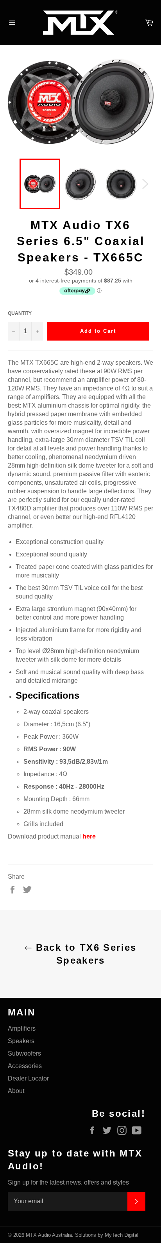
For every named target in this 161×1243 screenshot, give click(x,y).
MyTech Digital (121, 1235)
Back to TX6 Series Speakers (84, 954)
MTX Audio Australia (49, 1235)
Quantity (20, 313)
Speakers (21, 1041)
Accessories (25, 1066)
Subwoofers (24, 1053)
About (16, 1091)
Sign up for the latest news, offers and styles (68, 1182)
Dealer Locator (28, 1078)
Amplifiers (22, 1028)
